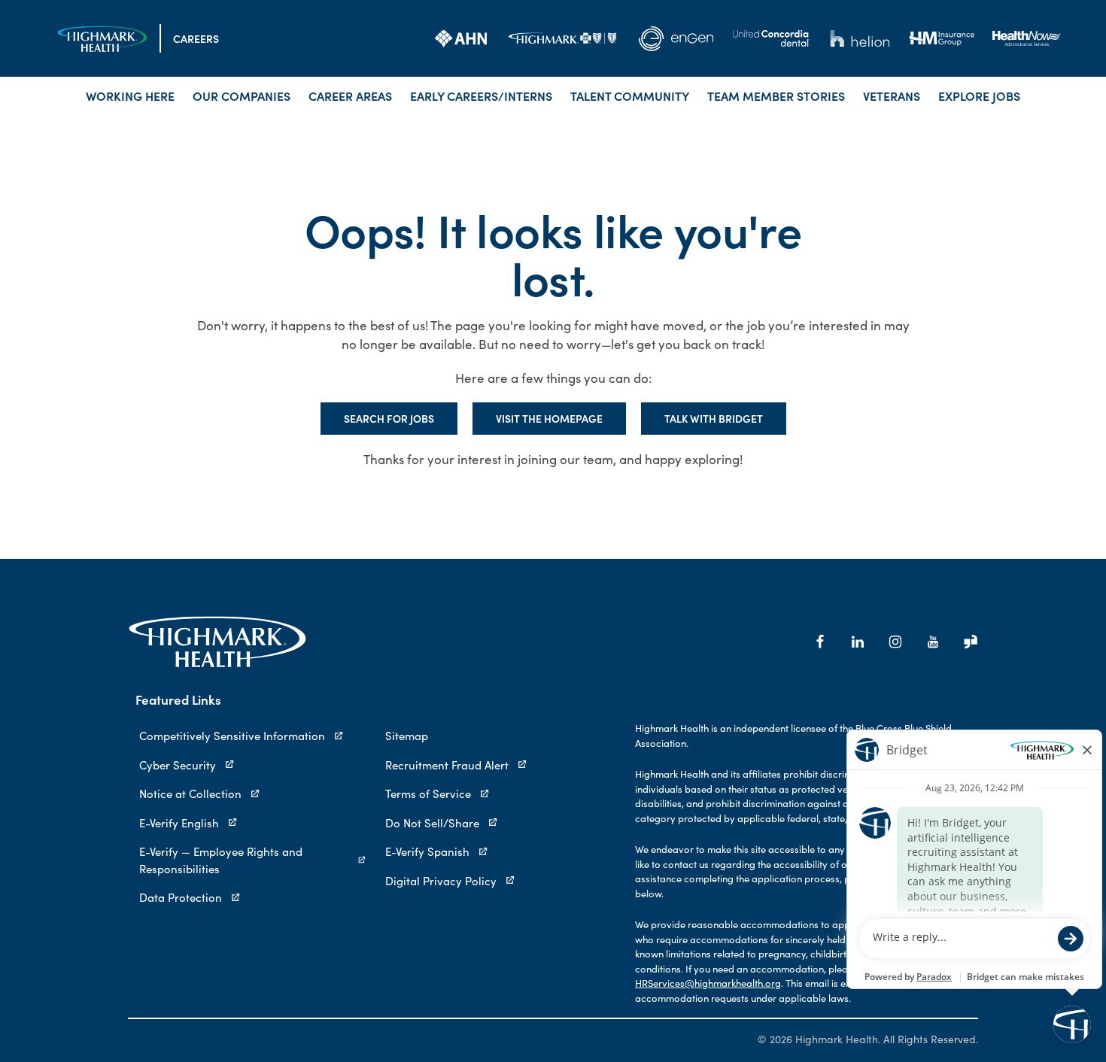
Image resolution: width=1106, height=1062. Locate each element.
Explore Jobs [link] (979, 95)
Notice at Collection (190, 793)
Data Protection (180, 897)
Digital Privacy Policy (441, 880)
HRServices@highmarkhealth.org (708, 983)
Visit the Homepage (549, 418)
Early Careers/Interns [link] (481, 95)
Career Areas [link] (350, 95)
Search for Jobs (389, 418)
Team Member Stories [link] (776, 95)
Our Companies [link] (241, 95)
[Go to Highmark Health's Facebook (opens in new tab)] (820, 641)
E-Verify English (179, 822)
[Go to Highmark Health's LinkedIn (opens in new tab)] (857, 641)
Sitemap (406, 735)
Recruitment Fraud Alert (447, 764)
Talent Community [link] (629, 95)
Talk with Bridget (713, 418)
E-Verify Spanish (427, 851)
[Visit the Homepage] (102, 39)
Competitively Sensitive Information (232, 735)
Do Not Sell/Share (432, 822)
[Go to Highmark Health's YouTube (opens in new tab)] (932, 641)
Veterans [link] (891, 95)
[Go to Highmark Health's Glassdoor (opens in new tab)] (970, 641)
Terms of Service (428, 793)
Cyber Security (177, 764)
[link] (460, 38)
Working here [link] (130, 95)
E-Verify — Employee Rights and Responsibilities (220, 860)
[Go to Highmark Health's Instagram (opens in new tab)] (895, 641)
